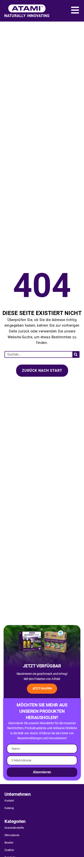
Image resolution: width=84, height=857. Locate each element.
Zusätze (9, 850)
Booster (8, 842)
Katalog (9, 808)
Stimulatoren (11, 835)
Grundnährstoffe (14, 827)
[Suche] (75, 354)
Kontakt (9, 800)
